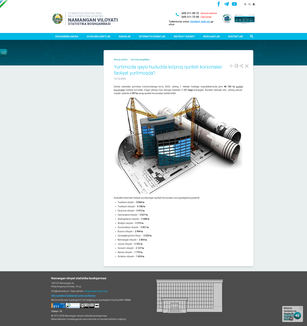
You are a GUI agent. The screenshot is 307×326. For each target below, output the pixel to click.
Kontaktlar (235, 36)
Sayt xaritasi (77, 291)
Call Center (206, 17)
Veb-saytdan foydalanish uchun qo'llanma (73, 295)
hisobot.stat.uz (200, 21)
